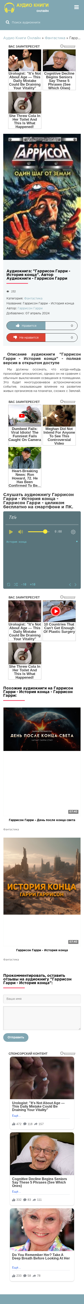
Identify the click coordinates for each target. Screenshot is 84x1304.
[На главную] (27, 7)
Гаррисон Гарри (30, 308)
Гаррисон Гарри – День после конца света (42, 820)
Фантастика (33, 298)
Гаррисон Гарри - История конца (42, 950)
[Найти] (7, 22)
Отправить (16, 1037)
